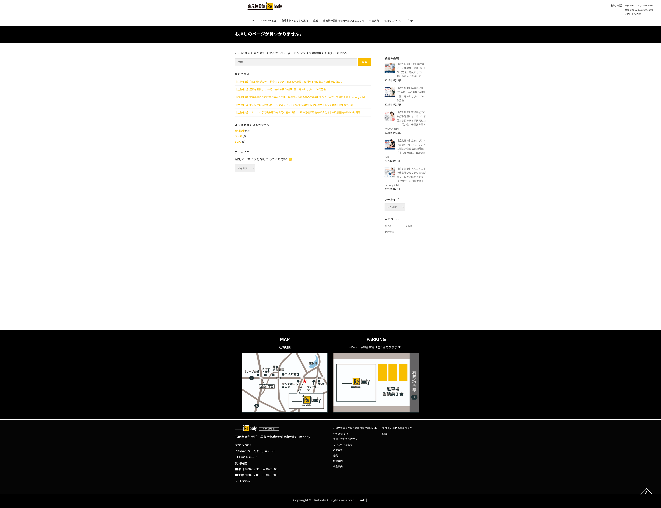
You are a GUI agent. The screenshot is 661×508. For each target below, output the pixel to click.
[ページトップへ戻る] (646, 494)
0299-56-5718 (249, 457)
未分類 (238, 136)
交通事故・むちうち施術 (295, 20)
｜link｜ (362, 500)
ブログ (409, 20)
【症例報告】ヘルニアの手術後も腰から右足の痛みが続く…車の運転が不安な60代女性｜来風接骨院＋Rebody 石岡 (297, 112)
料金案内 (374, 20)
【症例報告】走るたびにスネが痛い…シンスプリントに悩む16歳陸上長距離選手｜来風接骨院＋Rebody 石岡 (294, 104)
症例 (315, 20)
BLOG (238, 141)
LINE (384, 433)
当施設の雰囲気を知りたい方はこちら (343, 20)
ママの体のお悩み (342, 444)
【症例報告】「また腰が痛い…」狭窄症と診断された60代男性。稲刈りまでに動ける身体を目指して (289, 81)
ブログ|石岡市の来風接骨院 (397, 428)
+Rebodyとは (268, 20)
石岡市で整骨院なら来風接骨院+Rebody (355, 428)
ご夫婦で (338, 450)
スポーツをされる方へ (345, 439)
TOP (252, 20)
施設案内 (338, 461)
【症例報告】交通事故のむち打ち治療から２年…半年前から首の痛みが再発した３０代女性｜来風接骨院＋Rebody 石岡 (300, 97)
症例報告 (240, 130)
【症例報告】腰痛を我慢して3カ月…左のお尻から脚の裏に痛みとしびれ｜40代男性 (280, 89)
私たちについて (392, 20)
